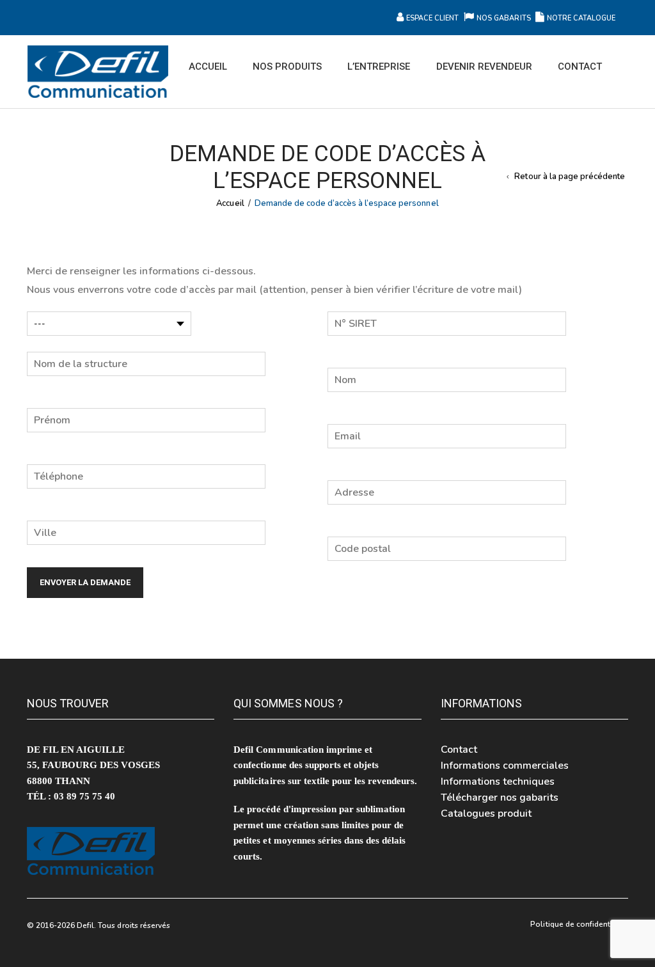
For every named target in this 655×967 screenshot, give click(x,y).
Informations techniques (498, 781)
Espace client (432, 18)
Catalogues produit (486, 813)
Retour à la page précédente (569, 176)
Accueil (230, 203)
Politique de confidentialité (579, 924)
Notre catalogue (581, 18)
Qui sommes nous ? (287, 703)
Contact (459, 750)
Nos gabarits (504, 18)
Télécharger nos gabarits (499, 797)
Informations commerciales (505, 766)
